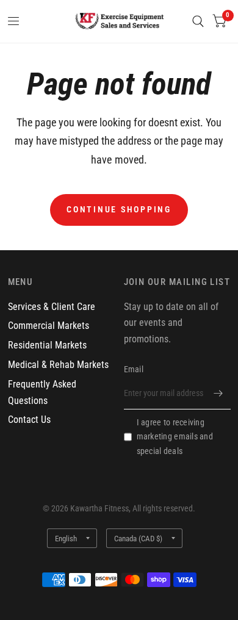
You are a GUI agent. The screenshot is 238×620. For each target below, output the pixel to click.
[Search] (198, 21)
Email (133, 369)
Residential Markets (47, 345)
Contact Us (29, 419)
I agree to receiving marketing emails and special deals (175, 436)
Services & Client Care (51, 306)
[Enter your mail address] (218, 393)
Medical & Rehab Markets (58, 364)
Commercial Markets (48, 325)
